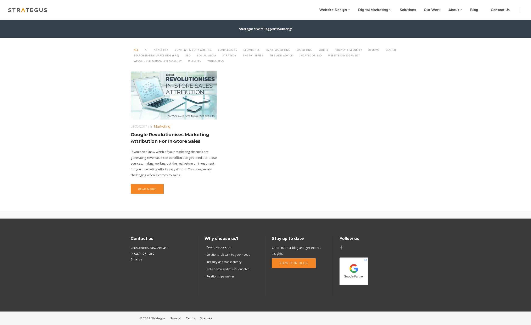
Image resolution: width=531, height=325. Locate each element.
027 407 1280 (144, 253)
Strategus (246, 29)
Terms (190, 318)
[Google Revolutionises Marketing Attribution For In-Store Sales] (174, 95)
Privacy (175, 318)
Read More (147, 189)
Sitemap (206, 318)
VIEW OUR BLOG (293, 263)
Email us (136, 259)
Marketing (162, 126)
